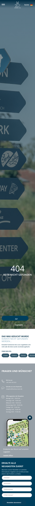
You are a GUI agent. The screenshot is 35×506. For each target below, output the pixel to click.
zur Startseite (19, 319)
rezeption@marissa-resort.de (14, 389)
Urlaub (5, 355)
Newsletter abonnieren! (14, 502)
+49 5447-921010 (11, 382)
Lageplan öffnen (8, 455)
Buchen (26, 4)
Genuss (23, 355)
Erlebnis (14, 355)
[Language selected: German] (31, 4)
